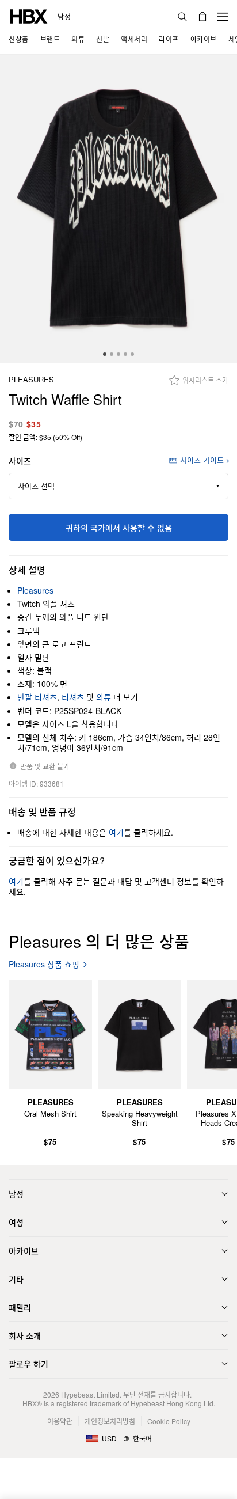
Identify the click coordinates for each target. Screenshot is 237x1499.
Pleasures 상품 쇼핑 (44, 964)
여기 (116, 832)
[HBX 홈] (29, 15)
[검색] (182, 16)
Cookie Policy (168, 1421)
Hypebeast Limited (90, 1394)
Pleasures (31, 380)
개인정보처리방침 (110, 1421)
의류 (103, 697)
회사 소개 (25, 1335)
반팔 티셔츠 (37, 697)
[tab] (104, 354)
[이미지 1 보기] (118, 209)
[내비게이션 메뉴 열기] (222, 16)
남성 (64, 16)
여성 (16, 1222)
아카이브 (24, 1251)
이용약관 (59, 1421)
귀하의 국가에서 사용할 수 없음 (119, 527)
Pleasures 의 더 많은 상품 (99, 940)
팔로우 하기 (28, 1363)
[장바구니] (202, 16)
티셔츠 (73, 697)
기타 (16, 1279)
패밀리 (20, 1307)
